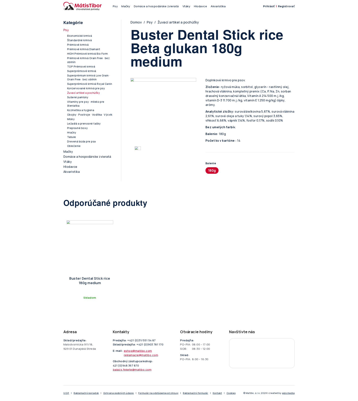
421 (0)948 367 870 (126, 365)
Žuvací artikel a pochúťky (178, 22)
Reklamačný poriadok (86, 393)
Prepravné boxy (77, 128)
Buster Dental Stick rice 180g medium (89, 280)
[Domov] (82, 6)
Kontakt (217, 393)
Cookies (231, 393)
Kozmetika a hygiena (80, 110)
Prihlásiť (269, 6)
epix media (288, 393)
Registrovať (286, 6)
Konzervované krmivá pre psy (86, 88)
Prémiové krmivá (78, 44)
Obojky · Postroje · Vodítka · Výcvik (89, 114)
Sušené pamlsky (77, 97)
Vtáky (186, 6)
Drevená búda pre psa (81, 141)
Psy (115, 6)
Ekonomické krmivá (79, 35)
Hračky (71, 132)
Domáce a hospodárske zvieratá (156, 6)
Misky (71, 119)
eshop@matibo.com (138, 351)
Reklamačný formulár (195, 393)
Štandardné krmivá (79, 40)
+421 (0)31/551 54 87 (141, 340)
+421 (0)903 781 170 (149, 344)
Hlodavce (200, 6)
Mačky (125, 6)
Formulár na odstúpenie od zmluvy (158, 393)
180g (212, 170)
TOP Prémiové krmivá (81, 66)
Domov (136, 22)
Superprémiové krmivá (81, 71)
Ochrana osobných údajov (118, 393)
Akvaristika (218, 6)
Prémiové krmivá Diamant (83, 49)
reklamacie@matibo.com (141, 355)
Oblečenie (74, 146)
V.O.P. (66, 393)
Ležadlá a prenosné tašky (84, 123)
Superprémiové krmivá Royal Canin (89, 84)
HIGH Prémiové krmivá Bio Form (87, 53)
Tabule (71, 137)
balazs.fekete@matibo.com (132, 370)
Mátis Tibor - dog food (262, 353)
